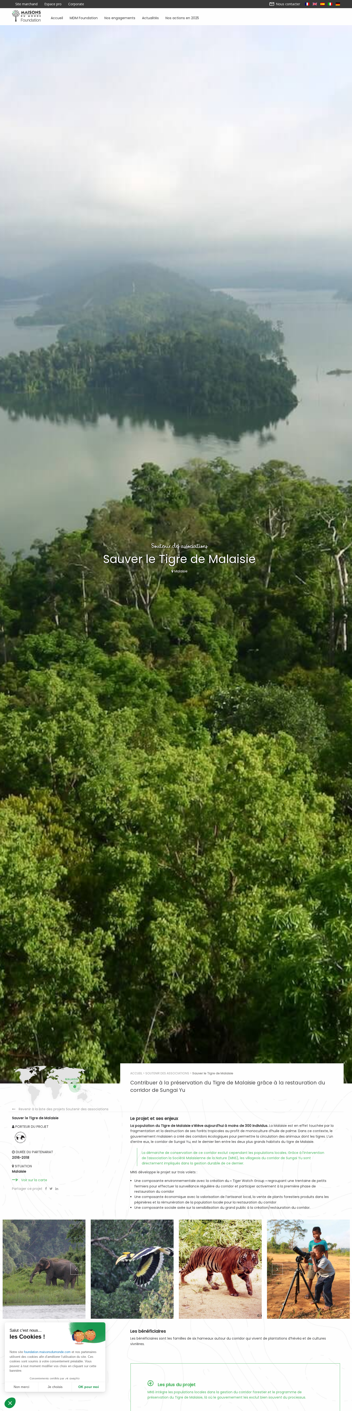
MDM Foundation (84, 18)
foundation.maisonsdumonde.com (47, 1352)
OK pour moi (88, 1387)
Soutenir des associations (167, 1073)
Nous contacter (287, 4)
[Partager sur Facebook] (46, 1188)
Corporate (76, 4)
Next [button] (277, 1269)
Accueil (57, 18)
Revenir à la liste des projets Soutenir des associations (63, 1109)
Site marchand (26, 4)
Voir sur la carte (34, 1180)
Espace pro (53, 4)
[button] (10, 1403)
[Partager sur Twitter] (52, 1188)
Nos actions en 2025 (182, 18)
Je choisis (55, 1387)
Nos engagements (119, 18)
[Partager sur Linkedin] (56, 1188)
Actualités (150, 18)
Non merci (21, 1387)
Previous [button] (75, 1269)
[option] (44, 1269)
